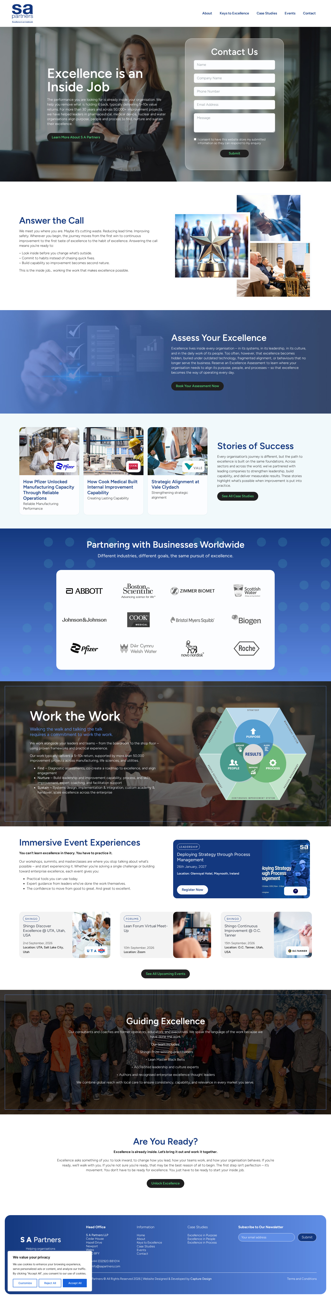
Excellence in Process (202, 1242)
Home (141, 1235)
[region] (50, 1271)
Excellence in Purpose (202, 1235)
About (207, 13)
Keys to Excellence (234, 13)
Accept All (74, 1283)
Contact (309, 13)
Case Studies (267, 13)
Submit (234, 153)
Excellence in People (201, 1239)
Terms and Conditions (302, 1279)
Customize (25, 1283)
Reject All (50, 1283)
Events (290, 13)
